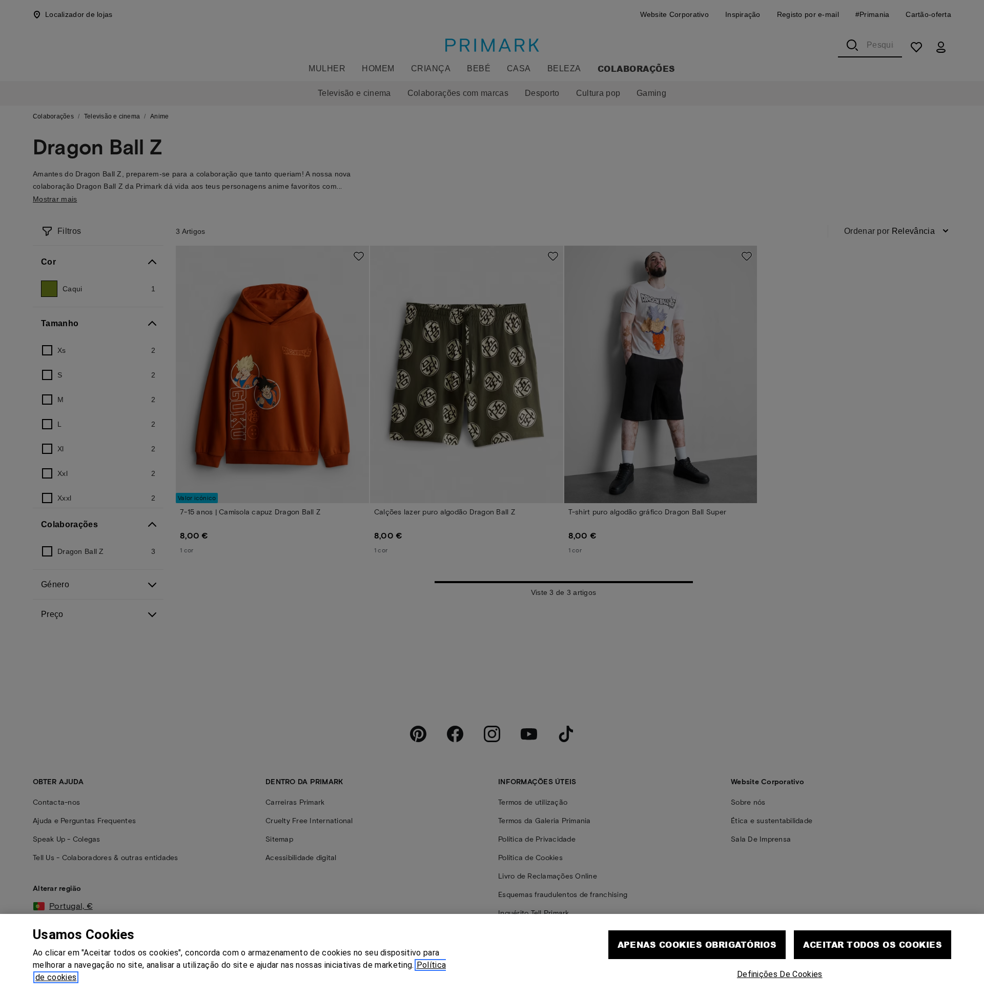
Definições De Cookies (780, 974)
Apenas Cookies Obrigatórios (697, 944)
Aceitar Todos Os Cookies (872, 944)
